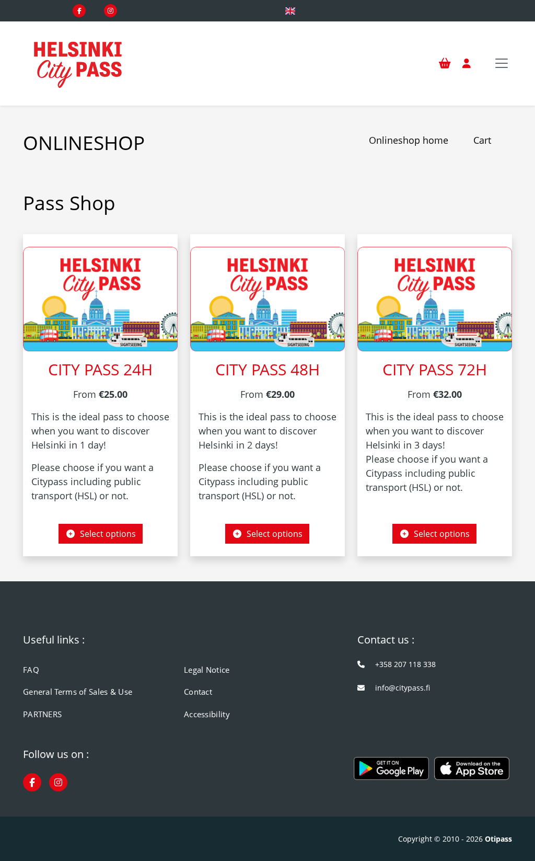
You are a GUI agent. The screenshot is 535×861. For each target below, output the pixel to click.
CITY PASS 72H (434, 369)
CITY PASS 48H (267, 369)
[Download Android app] (391, 772)
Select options (106, 533)
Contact (198, 691)
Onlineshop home (408, 140)
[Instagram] (110, 10)
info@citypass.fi (402, 688)
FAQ (31, 669)
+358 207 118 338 (405, 664)
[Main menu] (501, 63)
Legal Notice (207, 669)
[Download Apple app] (472, 772)
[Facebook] (79, 10)
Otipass (498, 839)
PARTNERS (42, 714)
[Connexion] (466, 63)
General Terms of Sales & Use (77, 691)
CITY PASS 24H (100, 369)
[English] (290, 11)
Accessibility (207, 714)
